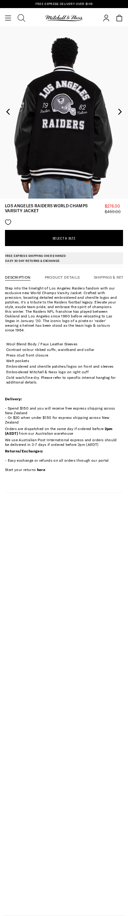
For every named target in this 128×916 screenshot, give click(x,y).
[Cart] (119, 18)
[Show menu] (8, 18)
